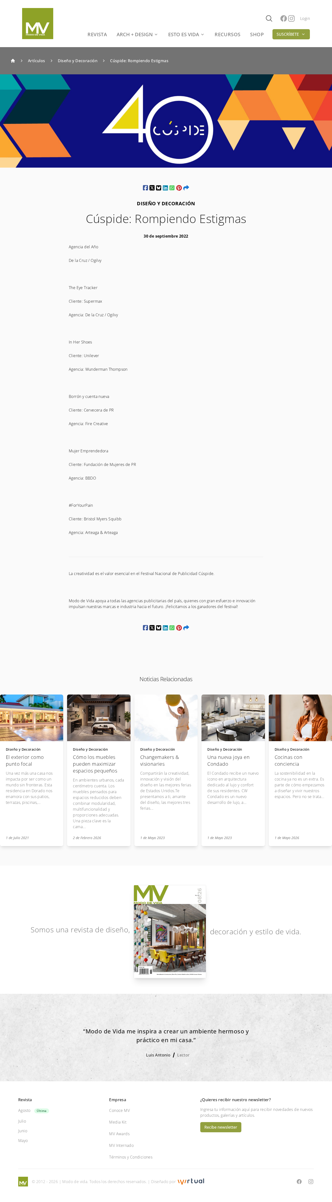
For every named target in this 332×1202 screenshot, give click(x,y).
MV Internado (121, 1145)
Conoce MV (119, 1110)
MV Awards (119, 1133)
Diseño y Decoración (78, 60)
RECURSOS (227, 34)
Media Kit (117, 1122)
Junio (22, 1130)
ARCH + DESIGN (135, 34)
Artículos (36, 60)
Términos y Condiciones (130, 1157)
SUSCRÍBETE (288, 34)
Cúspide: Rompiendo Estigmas (139, 60)
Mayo (23, 1140)
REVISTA (97, 34)
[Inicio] (12, 60)
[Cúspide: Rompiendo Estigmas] (145, 188)
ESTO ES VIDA (183, 34)
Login (305, 18)
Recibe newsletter (220, 1127)
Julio (22, 1121)
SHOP (257, 34)
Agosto (24, 1110)
